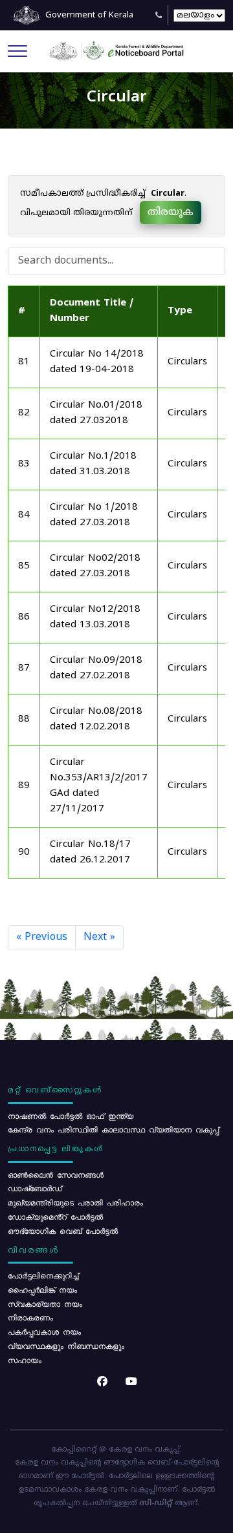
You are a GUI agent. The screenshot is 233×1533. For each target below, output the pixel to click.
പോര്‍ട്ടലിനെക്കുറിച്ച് (43, 1275)
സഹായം (24, 1360)
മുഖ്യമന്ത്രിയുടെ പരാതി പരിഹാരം (75, 1202)
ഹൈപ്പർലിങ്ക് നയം (42, 1289)
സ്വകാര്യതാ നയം (45, 1304)
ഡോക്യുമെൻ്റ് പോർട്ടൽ (55, 1216)
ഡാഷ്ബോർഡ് (34, 1188)
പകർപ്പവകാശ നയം (44, 1331)
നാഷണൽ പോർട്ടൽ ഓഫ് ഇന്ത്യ (70, 1116)
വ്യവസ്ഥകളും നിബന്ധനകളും (66, 1346)
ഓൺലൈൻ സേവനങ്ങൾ (56, 1174)
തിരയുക (171, 212)
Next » (99, 937)
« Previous (41, 937)
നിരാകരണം (30, 1317)
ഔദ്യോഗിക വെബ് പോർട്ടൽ (63, 1231)
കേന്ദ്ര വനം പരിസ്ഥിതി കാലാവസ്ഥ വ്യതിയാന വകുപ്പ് (113, 1129)
